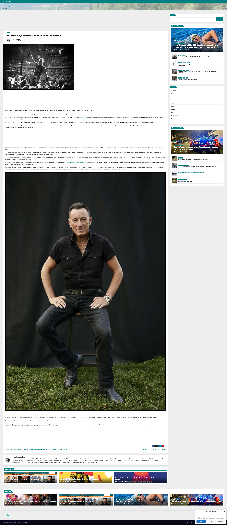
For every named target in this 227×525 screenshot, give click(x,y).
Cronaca (177, 499)
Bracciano (180, 55)
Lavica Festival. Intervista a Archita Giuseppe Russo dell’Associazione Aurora (139, 478)
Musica (66, 499)
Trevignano (173, 96)
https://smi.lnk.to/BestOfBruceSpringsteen (75, 162)
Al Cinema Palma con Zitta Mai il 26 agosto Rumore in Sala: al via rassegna (30, 501)
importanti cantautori (84, 117)
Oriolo (172, 106)
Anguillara (173, 90)
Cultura (184, 62)
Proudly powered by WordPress (8, 522)
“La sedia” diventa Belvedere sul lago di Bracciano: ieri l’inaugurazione (194, 174)
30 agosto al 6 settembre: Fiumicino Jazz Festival (22, 479)
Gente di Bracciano (69, 460)
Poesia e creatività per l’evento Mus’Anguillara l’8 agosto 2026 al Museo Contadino (197, 166)
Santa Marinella (174, 115)
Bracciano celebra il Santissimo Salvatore (187, 79)
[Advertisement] (38, 22)
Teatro (184, 55)
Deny (211, 521)
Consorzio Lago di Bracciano (193, 172)
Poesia (187, 165)
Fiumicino (173, 118)
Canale (173, 103)
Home (188, 522)
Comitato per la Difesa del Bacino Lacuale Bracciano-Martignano (40, 462)
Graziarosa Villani (16, 39)
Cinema (6, 499)
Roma (172, 121)
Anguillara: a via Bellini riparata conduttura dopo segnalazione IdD (193, 159)
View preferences (220, 521)
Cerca (172, 15)
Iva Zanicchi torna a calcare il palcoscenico (153, 449)
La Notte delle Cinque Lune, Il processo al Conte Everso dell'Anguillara (125, 460)
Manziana (173, 100)
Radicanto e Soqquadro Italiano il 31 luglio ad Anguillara (79, 479)
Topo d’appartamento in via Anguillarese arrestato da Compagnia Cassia (196, 148)
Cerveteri (173, 109)
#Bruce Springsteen (24, 40)
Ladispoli (173, 112)
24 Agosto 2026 (178, 49)
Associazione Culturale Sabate (18, 462)
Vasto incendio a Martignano (185, 181)
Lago (184, 165)
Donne (10, 499)
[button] (224, 511)
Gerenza (192, 522)
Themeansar (24, 522)
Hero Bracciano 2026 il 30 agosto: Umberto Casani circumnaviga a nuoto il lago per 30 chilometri (196, 46)
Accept (201, 521)
